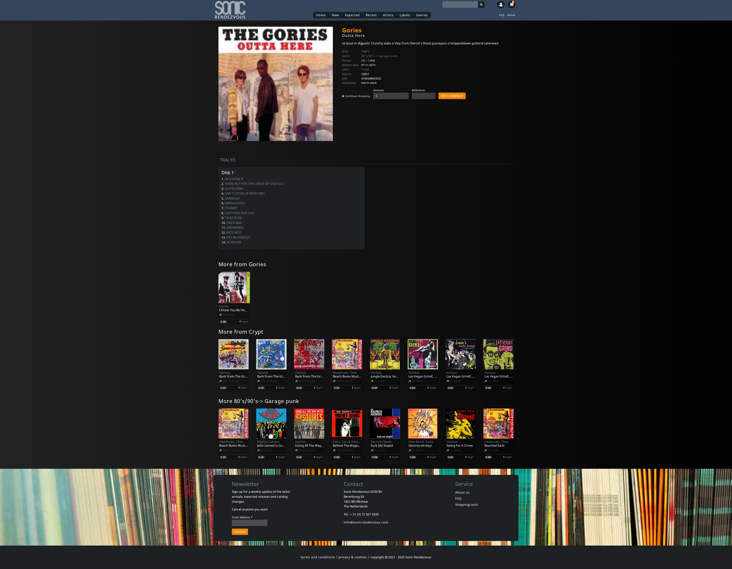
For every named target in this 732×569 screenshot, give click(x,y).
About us (462, 492)
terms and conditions (318, 557)
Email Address (242, 517)
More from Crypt (240, 331)
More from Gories (242, 264)
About (511, 15)
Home (321, 15)
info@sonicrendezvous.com (366, 522)
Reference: (418, 90)
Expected (352, 15)
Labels (405, 15)
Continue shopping (357, 96)
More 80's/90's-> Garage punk (258, 401)
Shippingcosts (466, 504)
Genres (422, 15)
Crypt (365, 69)
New (335, 15)
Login (365, 51)
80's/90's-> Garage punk (379, 56)
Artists (388, 15)
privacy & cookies (353, 557)
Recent (371, 15)
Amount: (378, 90)
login (245, 321)
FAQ (501, 15)
